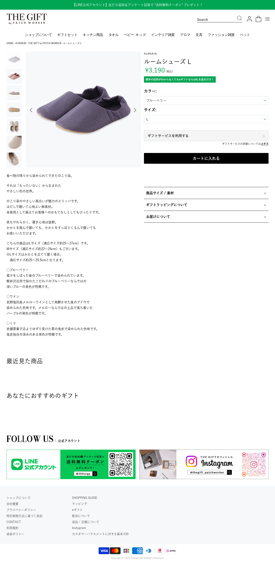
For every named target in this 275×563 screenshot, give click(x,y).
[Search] (239, 18)
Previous (30, 110)
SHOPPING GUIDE (84, 497)
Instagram (79, 527)
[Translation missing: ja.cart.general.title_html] (258, 18)
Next (136, 110)
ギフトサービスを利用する (168, 135)
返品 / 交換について (85, 521)
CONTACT (13, 521)
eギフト (77, 509)
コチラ (265, 143)
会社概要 (12, 503)
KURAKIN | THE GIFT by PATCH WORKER (38, 43)
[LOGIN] (249, 18)
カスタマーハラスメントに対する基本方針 (100, 533)
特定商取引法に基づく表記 (24, 515)
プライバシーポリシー (21, 509)
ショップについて (18, 497)
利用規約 (12, 527)
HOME (10, 43)
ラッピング (79, 503)
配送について (81, 515)
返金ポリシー (15, 533)
